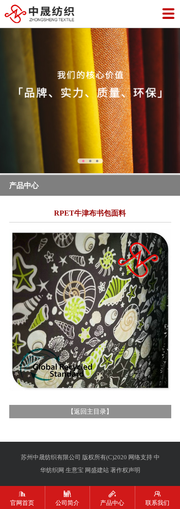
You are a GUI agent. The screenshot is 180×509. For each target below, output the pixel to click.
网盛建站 (97, 470)
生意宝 (75, 470)
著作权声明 (125, 470)
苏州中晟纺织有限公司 (51, 457)
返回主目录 (90, 411)
